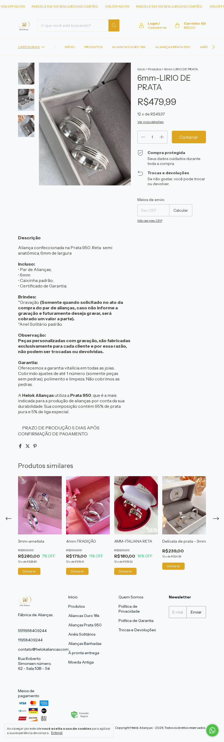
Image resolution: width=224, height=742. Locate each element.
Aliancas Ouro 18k (129, 47)
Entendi (57, 733)
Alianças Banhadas (84, 643)
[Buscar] (113, 25)
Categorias (29, 47)
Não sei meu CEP (149, 221)
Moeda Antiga (81, 662)
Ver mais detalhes (150, 122)
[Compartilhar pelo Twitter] (28, 446)
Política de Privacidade (129, 609)
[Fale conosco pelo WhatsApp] (212, 730)
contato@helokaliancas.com (43, 649)
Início (70, 47)
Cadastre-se (157, 27)
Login (153, 23)
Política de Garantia (136, 620)
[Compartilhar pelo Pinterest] (35, 446)
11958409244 (30, 640)
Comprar (29, 571)
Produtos (93, 47)
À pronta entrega (83, 652)
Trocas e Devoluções (137, 629)
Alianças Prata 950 (172, 47)
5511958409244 (32, 630)
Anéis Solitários (81, 634)
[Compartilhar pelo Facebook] (20, 446)
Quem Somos (131, 597)
